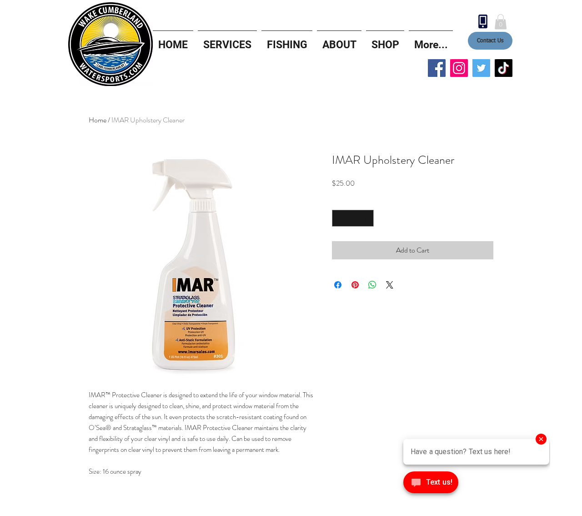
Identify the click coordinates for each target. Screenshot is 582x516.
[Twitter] (481, 68)
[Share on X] (389, 284)
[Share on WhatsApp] (372, 284)
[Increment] (366, 218)
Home (97, 120)
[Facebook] (437, 68)
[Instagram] (459, 68)
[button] (500, 21)
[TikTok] (503, 68)
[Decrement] (339, 218)
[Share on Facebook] (337, 284)
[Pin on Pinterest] (355, 284)
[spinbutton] (353, 218)
